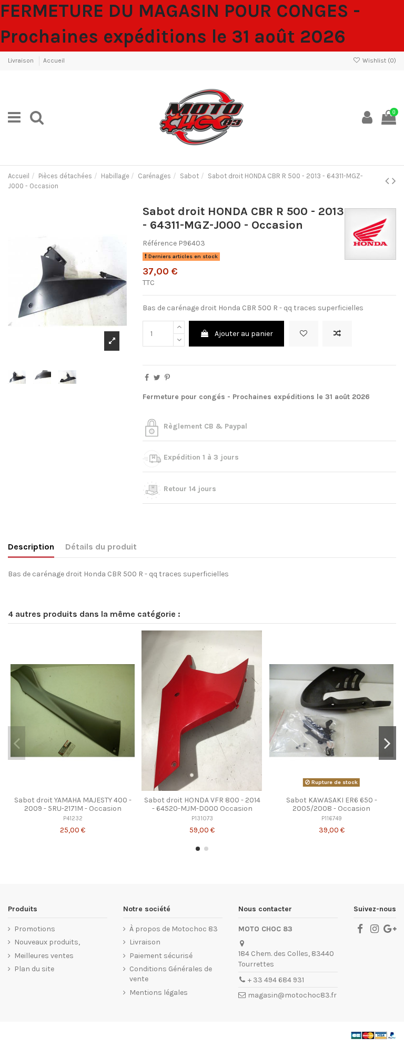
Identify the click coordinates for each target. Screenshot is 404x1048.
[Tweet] (157, 377)
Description (31, 547)
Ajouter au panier (244, 333)
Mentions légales (158, 992)
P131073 (202, 818)
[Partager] (147, 377)
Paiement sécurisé (161, 955)
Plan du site (34, 968)
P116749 (331, 818)
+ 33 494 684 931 (276, 979)
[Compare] (72, 787)
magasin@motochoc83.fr (292, 995)
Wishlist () (378, 60)
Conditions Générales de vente (170, 974)
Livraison (21, 60)
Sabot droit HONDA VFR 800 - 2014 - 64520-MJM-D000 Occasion (202, 804)
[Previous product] (388, 181)
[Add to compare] (337, 334)
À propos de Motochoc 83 (173, 928)
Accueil (54, 60)
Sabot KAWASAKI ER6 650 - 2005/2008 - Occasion (331, 804)
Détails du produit (101, 547)
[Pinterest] (167, 377)
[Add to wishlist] (303, 334)
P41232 (73, 818)
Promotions (34, 928)
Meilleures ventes (44, 955)
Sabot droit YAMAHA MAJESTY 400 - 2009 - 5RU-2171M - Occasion (73, 804)
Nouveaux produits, (47, 942)
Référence (160, 243)
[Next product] (394, 181)
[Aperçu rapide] (87, 787)
